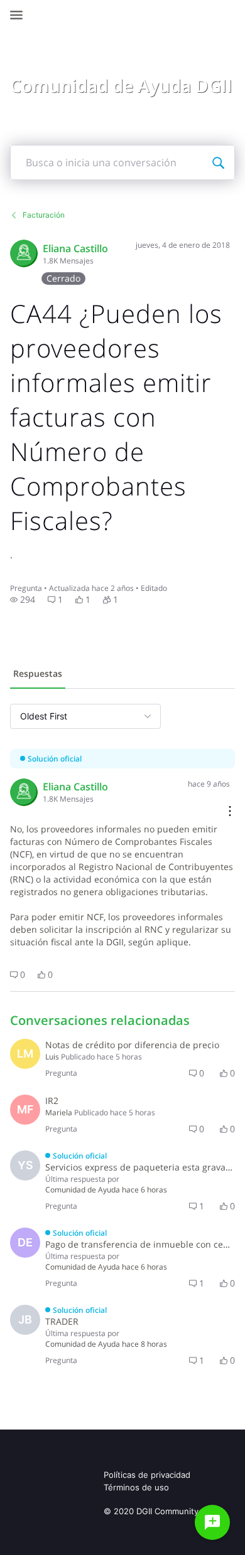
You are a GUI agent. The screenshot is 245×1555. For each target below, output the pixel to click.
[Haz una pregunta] (212, 1522)
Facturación (44, 215)
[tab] (37, 675)
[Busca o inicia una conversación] (218, 162)
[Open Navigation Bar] (20, 15)
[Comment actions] (230, 812)
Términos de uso (136, 1487)
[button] (22, 599)
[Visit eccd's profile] (24, 253)
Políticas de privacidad (147, 1475)
